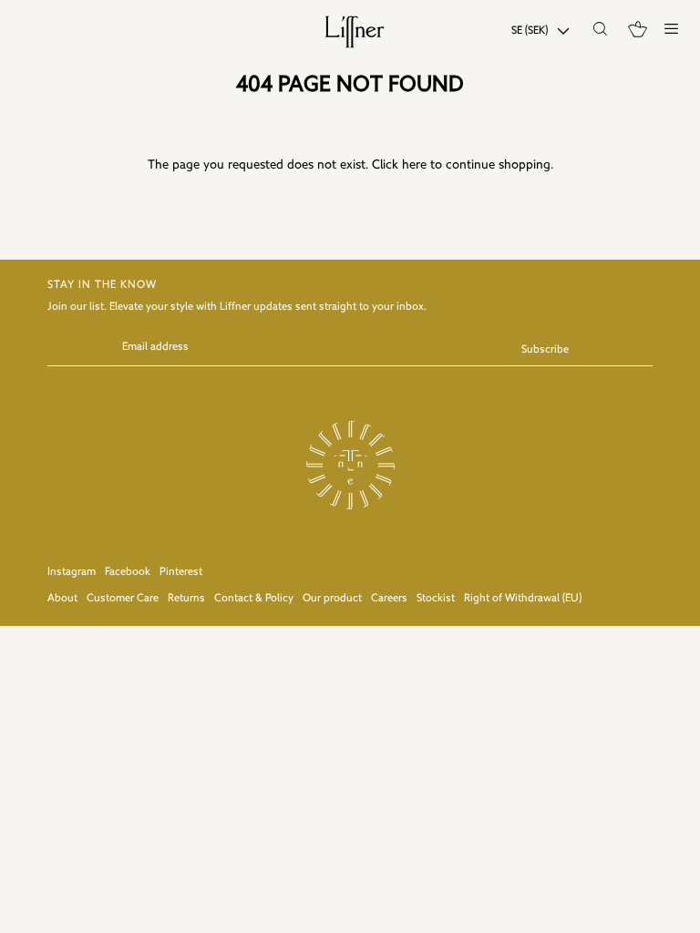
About (62, 598)
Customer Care (123, 598)
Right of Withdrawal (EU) (523, 598)
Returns (186, 598)
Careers (389, 598)
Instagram (71, 572)
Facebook (127, 572)
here (414, 165)
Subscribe (545, 349)
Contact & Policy (253, 598)
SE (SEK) (529, 31)
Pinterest (181, 572)
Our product (332, 598)
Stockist (436, 598)
